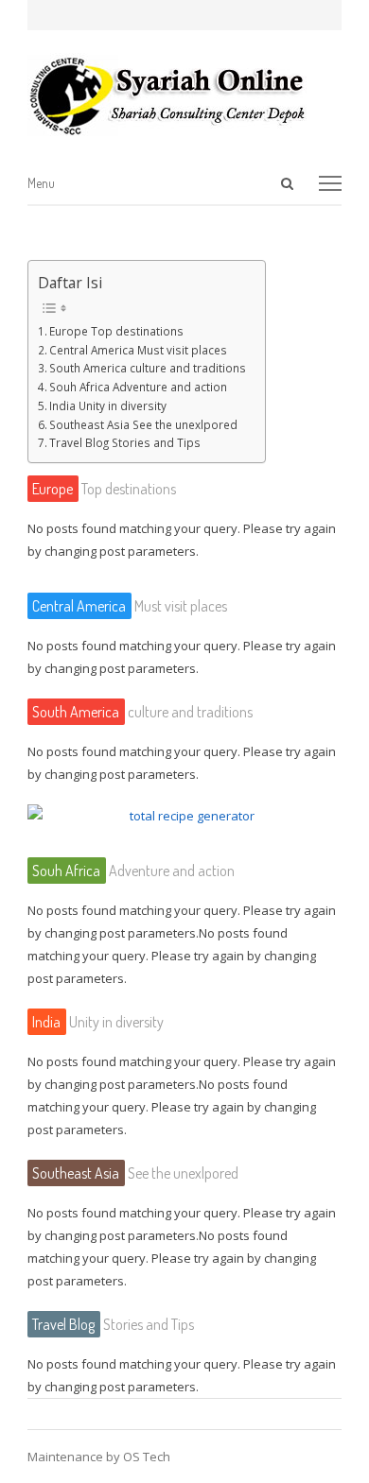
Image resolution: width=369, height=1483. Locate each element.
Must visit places (129, 605)
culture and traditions (142, 711)
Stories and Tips (113, 1324)
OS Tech (146, 1456)
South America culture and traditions (147, 367)
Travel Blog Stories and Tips (125, 442)
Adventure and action (133, 870)
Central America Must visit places (138, 349)
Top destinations (104, 488)
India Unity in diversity (108, 405)
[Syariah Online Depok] (184, 95)
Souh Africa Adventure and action (138, 386)
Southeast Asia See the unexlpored (143, 424)
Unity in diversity (98, 1021)
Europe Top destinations (116, 330)
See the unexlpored (135, 1173)
